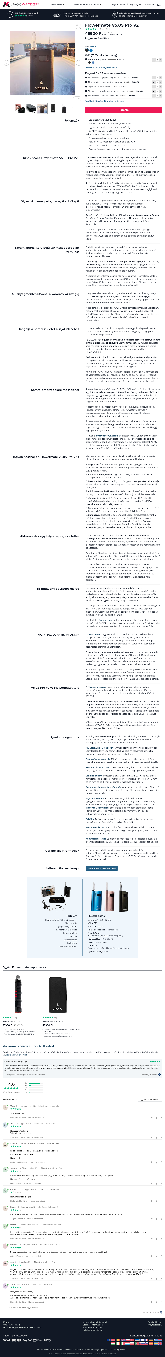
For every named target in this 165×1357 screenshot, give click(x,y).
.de (151, 1340)
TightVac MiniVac (95, 798)
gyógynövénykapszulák (108, 436)
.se (156, 1343)
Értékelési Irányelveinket (16, 1055)
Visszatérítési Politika (92, 1327)
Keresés (147, 4)
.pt (137, 1343)
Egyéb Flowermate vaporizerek (24, 967)
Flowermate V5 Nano (53, 1021)
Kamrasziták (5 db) (96, 839)
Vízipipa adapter (94, 776)
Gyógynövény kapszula (98, 759)
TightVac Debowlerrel (97, 808)
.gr (156, 1340)
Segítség (134, 4)
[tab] (82, 1046)
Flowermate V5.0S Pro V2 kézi (102, 868)
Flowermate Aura (97, 687)
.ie (118, 1343)
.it (123, 1343)
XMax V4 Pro (95, 634)
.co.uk (160, 1343)
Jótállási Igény (154, 1322)
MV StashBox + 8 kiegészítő (100, 748)
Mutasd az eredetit (36, 1117)
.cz (127, 1340)
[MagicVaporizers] (21, 4)
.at (113, 1340)
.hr (123, 1340)
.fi (141, 1340)
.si (146, 1343)
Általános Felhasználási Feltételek (50, 1350)
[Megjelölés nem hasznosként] (157, 1117)
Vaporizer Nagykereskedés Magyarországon (22, 1327)
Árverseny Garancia (11, 1325)
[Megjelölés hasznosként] (152, 1117)
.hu (113, 1343)
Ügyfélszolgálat (155, 1325)
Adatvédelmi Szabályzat (74, 1350)
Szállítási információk (92, 1325)
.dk (132, 1340)
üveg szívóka (105, 620)
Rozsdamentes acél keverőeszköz (103, 787)
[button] (78, 27)
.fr (146, 1340)
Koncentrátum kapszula (99, 767)
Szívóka (90, 819)
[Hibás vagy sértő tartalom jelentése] (161, 1117)
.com (109, 1340)
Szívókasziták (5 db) (96, 827)
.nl (160, 1340)
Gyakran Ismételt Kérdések (95, 1322)
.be (118, 1340)
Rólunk (6, 1322)
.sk (141, 1343)
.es (151, 1343)
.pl (132, 1343)
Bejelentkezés (118, 4)
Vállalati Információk (92, 1330)
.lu (127, 1343)
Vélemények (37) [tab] (10, 1099)
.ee (137, 1340)
